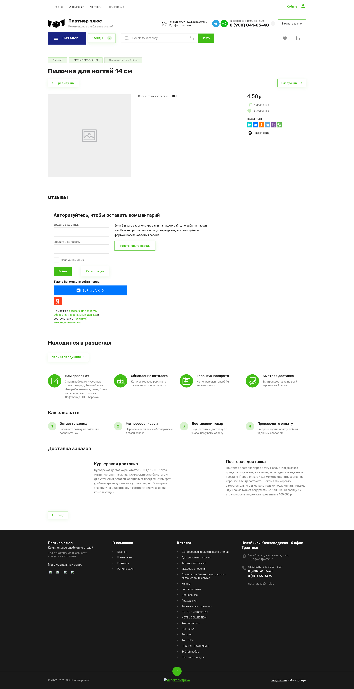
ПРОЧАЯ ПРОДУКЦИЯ (195, 646)
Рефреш (187, 634)
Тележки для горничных (197, 606)
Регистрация (115, 6)
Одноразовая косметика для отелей (205, 551)
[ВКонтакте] (255, 124)
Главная (58, 6)
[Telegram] (267, 124)
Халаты (186, 583)
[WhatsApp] (279, 124)
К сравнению (262, 104)
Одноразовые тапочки (196, 557)
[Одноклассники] (261, 124)
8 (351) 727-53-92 (260, 576)
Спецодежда (190, 595)
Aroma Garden (190, 623)
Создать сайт (279, 680)
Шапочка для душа (193, 657)
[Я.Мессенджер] (249, 124)
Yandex (58, 301)
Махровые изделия (194, 568)
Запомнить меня (72, 260)
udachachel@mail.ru (261, 583)
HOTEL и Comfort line (195, 611)
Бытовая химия (191, 589)
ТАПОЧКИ (188, 640)
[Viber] (273, 124)
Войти (62, 271)
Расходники (189, 600)
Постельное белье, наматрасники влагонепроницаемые (203, 576)
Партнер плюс (85, 21)
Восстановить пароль (134, 246)
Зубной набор (190, 651)
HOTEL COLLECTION (194, 617)
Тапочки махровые (194, 563)
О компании (76, 6)
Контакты (96, 6)
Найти (206, 38)
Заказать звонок (292, 23)
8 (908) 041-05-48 (249, 25)
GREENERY (188, 629)
